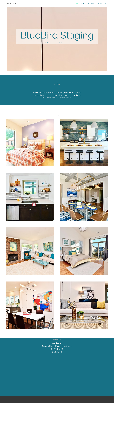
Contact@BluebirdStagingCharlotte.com (57, 346)
